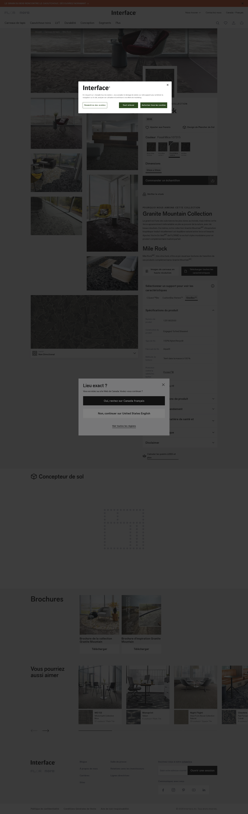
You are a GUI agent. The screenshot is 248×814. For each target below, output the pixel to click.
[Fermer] (167, 85)
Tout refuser (128, 105)
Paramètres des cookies (95, 105)
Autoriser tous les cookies (154, 105)
